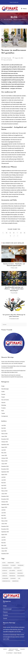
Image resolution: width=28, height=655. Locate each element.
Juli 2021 (3, 537)
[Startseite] (1, 19)
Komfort (4, 570)
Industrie (3, 402)
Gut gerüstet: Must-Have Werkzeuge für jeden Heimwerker (14, 315)
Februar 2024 (4, 460)
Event (17, 562)
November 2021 (5, 529)
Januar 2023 (4, 493)
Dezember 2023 (5, 466)
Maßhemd (20, 573)
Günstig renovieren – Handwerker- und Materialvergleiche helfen (14, 264)
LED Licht (19, 570)
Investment (17, 567)
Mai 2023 (3, 482)
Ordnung (4, 575)
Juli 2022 (3, 510)
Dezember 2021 (5, 526)
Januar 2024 (4, 463)
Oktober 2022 (4, 501)
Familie (2, 391)
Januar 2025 (4, 455)
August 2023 (4, 474)
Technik (3, 413)
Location (4, 573)
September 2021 (5, 531)
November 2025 (5, 439)
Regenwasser (20, 575)
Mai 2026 (3, 428)
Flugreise (13, 565)
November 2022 (5, 499)
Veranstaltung (6, 581)
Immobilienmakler (7, 567)
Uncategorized (4, 416)
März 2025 (3, 452)
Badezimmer (11, 562)
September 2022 (5, 504)
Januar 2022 (4, 523)
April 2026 (3, 430)
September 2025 (5, 444)
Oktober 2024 (4, 458)
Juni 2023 (3, 480)
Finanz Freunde (7, 58)
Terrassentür (4, 144)
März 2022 (3, 518)
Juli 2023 (3, 477)
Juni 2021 (3, 540)
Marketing (3, 405)
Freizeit (3, 397)
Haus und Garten (7, 59)
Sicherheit (13, 578)
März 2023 (3, 488)
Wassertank (15, 581)
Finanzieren (5, 565)
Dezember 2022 (5, 496)
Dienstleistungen (5, 388)
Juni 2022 (3, 512)
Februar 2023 (4, 490)
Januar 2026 (4, 436)
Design (2, 386)
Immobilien (20, 565)
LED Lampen (12, 570)
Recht (2, 410)
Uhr (19, 578)
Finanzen (3, 394)
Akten (3, 562)
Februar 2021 (4, 548)
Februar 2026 (4, 433)
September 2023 (5, 471)
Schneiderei (5, 578)
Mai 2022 (3, 515)
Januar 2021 (4, 550)
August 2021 (4, 534)
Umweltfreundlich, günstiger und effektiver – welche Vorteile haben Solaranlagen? (14, 289)
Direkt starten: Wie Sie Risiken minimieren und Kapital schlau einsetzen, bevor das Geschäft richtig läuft (13, 629)
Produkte (3, 408)
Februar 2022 (4, 520)
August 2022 (4, 507)
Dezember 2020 (5, 553)
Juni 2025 (3, 450)
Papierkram (12, 575)
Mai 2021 (3, 542)
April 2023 (3, 485)
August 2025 (4, 447)
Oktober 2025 (4, 441)
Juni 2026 (3, 425)
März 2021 (3, 545)
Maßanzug (12, 573)
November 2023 (5, 469)
